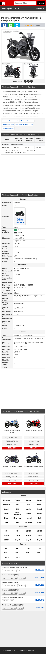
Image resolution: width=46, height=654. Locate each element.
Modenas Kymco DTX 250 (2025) (14, 567)
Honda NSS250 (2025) (10, 590)
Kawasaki (6, 504)
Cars (17, 9)
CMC (39, 518)
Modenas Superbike (27, 121)
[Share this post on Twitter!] (17, 26)
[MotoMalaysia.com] (3, 5)
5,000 (6, 531)
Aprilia (28, 509)
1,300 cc (17, 557)
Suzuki (39, 500)
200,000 (39, 540)
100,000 (17, 540)
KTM (28, 504)
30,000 (17, 535)
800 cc (39, 553)
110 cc (6, 548)
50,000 (39, 535)
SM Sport (28, 522)
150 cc (39, 548)
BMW (17, 509)
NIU (17, 522)
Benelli (39, 504)
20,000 (39, 531)
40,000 (28, 535)
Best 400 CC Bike (8, 128)
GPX (6, 522)
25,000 (6, 535)
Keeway (39, 513)
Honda (28, 500)
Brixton (6, 518)
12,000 (28, 531)
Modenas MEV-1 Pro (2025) (12, 597)
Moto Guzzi (17, 518)
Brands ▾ (40, 9)
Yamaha (17, 500)
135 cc (28, 548)
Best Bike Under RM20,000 (24, 124)
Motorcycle (7, 9)
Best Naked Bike (8, 124)
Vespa (6, 513)
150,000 (28, 540)
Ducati (39, 509)
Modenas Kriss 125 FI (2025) (13, 605)
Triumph (6, 509)
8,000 (17, 531)
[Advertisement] (23, 173)
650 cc (28, 553)
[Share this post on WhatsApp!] (11, 26)
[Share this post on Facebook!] (4, 26)
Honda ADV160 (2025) (10, 575)
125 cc (17, 548)
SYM (17, 504)
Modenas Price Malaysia (11, 121)
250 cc (6, 553)
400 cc (17, 553)
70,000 (6, 540)
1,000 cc (6, 557)
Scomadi (28, 518)
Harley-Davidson (17, 513)
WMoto (39, 522)
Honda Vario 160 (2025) (11, 582)
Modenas (6, 500)
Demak (28, 513)
